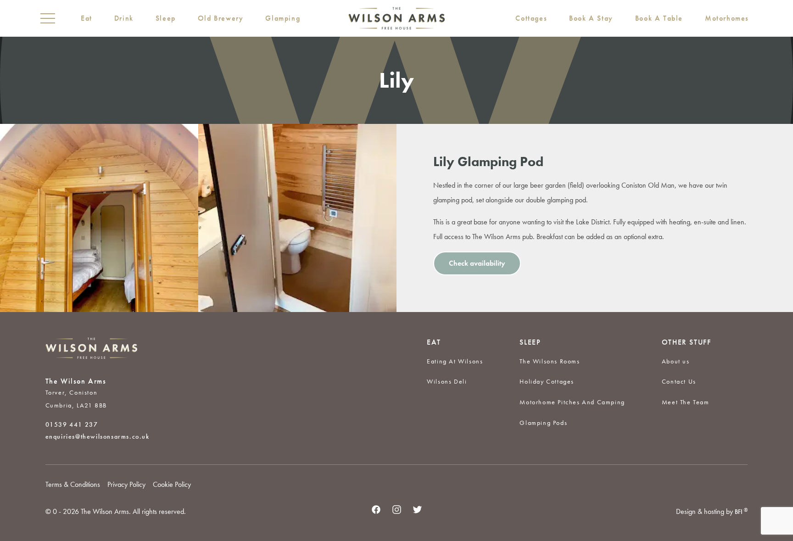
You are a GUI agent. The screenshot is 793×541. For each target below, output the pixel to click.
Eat (86, 18)
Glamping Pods (543, 422)
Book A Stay (591, 18)
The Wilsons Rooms (549, 361)
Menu (47, 18)
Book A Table (659, 18)
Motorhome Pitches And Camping (572, 402)
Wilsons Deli (447, 381)
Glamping (282, 18)
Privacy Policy (126, 484)
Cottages (531, 18)
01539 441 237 (71, 424)
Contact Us (679, 381)
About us (676, 361)
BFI (741, 512)
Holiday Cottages (546, 381)
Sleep (166, 18)
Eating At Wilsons (455, 361)
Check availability (477, 263)
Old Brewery (221, 18)
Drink (124, 18)
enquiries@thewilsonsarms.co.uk (97, 436)
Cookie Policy (172, 484)
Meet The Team (685, 402)
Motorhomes (727, 18)
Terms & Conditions (72, 484)
